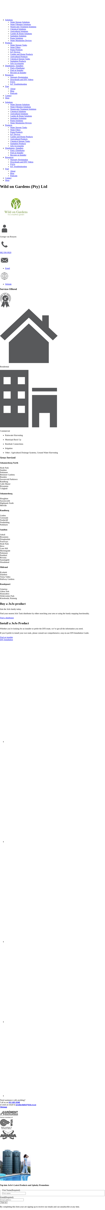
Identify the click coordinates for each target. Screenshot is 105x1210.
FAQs (12, 82)
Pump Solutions (16, 38)
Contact (8, 96)
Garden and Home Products (21, 54)
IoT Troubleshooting (18, 84)
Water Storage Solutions (20, 22)
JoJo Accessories (17, 63)
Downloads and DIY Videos (21, 79)
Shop (7, 98)
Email (6, 1197)
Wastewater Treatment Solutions (23, 27)
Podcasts (13, 93)
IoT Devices (15, 52)
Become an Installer (18, 73)
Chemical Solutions (18, 29)
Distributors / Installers (14, 66)
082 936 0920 (5, 252)
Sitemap (3, 1107)
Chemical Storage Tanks (20, 59)
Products (8, 43)
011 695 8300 (14, 1102)
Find (7, 86)
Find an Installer (16, 70)
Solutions (9, 20)
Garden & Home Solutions (21, 34)
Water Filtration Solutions (20, 24)
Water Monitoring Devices (21, 40)
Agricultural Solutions (19, 31)
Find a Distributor (17, 68)
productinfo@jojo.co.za (26, 1105)
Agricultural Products (19, 56)
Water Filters (15, 47)
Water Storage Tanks (18, 45)
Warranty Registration (19, 77)
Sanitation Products (18, 61)
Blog (12, 91)
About (12, 89)
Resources (9, 75)
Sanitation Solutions (18, 36)
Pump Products (16, 50)
